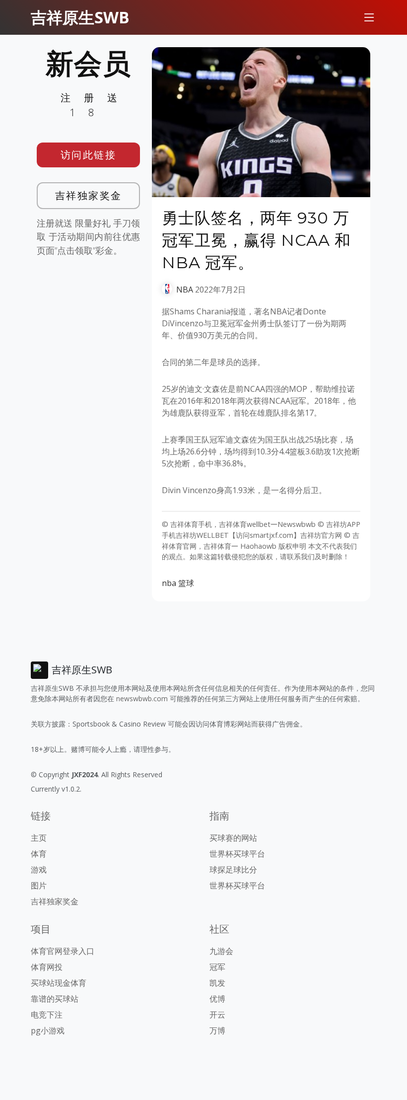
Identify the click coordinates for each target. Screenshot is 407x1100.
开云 (217, 1014)
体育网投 (47, 966)
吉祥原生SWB (80, 17)
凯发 (217, 982)
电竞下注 (47, 1014)
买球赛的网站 (233, 837)
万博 (217, 1030)
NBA (184, 289)
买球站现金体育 (58, 982)
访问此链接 (89, 154)
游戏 (39, 869)
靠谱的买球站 (54, 998)
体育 (39, 853)
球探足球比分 (233, 869)
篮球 (186, 583)
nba (169, 583)
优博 (217, 998)
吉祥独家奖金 (88, 195)
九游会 (221, 951)
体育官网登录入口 (62, 951)
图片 (39, 885)
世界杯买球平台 (237, 853)
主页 (39, 837)
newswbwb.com (142, 698)
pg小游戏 (48, 1030)
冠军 (217, 966)
